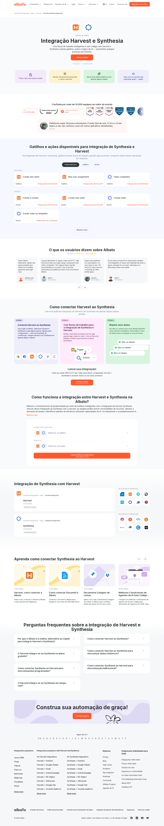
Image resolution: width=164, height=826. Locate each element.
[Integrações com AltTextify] (146, 519)
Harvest (38, 13)
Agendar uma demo (140, 4)
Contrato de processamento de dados (80, 810)
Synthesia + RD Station (77, 777)
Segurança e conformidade (132, 771)
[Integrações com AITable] (122, 519)
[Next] (84, 287)
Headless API (127, 787)
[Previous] (79, 287)
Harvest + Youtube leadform (49, 789)
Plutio (16, 762)
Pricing (105, 757)
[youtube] (142, 818)
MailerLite (18, 778)
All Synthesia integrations (77, 757)
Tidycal (17, 766)
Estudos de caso (128, 767)
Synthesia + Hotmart (76, 761)
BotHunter (18, 774)
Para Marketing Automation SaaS (134, 779)
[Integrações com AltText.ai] (138, 519)
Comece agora (82, 716)
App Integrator (108, 773)
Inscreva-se (122, 4)
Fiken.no (17, 770)
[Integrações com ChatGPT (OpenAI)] (146, 527)
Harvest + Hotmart (45, 761)
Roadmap (106, 776)
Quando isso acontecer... (43, 427)
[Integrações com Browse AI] (130, 527)
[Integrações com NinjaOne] (122, 502)
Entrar (111, 4)
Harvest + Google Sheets (47, 765)
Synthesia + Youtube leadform (80, 789)
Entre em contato (144, 810)
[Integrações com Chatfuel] (138, 527)
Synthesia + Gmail (74, 769)
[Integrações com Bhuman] (122, 527)
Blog (104, 761)
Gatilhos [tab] (86, 164)
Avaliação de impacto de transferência (110, 810)
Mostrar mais (82, 230)
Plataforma (48, 4)
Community (107, 780)
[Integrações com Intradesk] (146, 494)
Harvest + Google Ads (46, 785)
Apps (73, 4)
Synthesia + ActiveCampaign (79, 773)
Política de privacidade (55, 810)
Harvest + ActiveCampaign (48, 773)
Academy (106, 769)
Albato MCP (126, 783)
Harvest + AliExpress (46, 781)
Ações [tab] (97, 164)
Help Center (107, 765)
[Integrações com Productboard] (138, 502)
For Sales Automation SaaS (132, 775)
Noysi (16, 786)
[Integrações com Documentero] (122, 494)
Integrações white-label (131, 760)
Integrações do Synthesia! (137, 184)
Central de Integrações (21, 13)
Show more (18, 792)
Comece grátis (82, 57)
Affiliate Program (109, 784)
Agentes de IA (108, 788)
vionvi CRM (19, 758)
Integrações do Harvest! (47, 184)
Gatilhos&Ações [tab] (70, 164)
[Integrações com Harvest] (130, 494)
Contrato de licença (37, 810)
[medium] (147, 818)
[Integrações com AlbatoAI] (130, 519)
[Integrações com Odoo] (130, 502)
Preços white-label (129, 764)
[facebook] (131, 818)
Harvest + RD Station (46, 777)
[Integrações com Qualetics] (146, 502)
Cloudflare (18, 782)
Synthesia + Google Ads (77, 785)
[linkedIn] (137, 818)
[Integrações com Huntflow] (138, 494)
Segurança (131, 810)
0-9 (39, 738)
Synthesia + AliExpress (76, 781)
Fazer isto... (38, 440)
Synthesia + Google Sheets (78, 765)
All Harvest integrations (47, 757)
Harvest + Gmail (44, 769)
